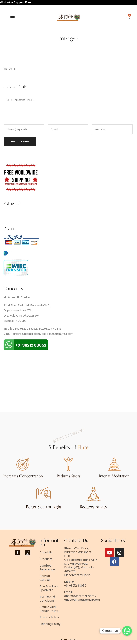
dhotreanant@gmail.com (57, 333)
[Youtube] (109, 552)
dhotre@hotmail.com (26, 333)
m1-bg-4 (9, 68)
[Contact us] (127, 631)
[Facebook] (114, 561)
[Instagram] (119, 552)
